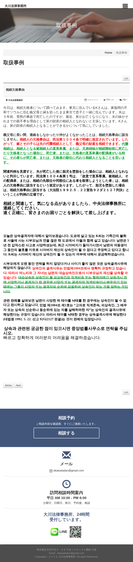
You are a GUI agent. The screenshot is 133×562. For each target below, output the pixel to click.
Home (108, 52)
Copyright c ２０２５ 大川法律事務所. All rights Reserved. (66, 556)
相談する (66, 433)
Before (8, 385)
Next (18, 385)
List (126, 78)
